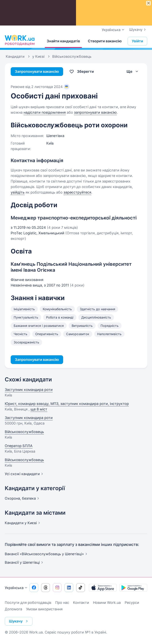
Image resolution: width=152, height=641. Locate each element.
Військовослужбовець (24, 432)
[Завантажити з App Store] (103, 587)
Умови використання (44, 609)
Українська (14, 588)
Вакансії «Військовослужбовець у (44, 554)
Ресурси (132, 602)
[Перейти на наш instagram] (57, 587)
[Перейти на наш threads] (45, 587)
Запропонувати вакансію (37, 71)
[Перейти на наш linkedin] (69, 587)
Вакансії (22, 562)
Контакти (81, 602)
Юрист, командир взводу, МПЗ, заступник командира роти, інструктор (67, 404)
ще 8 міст (38, 409)
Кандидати (21, 523)
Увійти (137, 41)
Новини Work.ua (107, 602)
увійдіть (18, 192)
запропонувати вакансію (95, 112)
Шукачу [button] (16, 621)
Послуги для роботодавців (28, 602)
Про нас (62, 602)
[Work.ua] (19, 40)
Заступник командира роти (29, 390)
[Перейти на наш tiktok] (80, 587)
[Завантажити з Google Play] (133, 587)
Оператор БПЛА (18, 446)
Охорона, (20, 498)
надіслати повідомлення (45, 112)
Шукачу (135, 29)
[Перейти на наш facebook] (33, 587)
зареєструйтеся (77, 192)
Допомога (13, 609)
